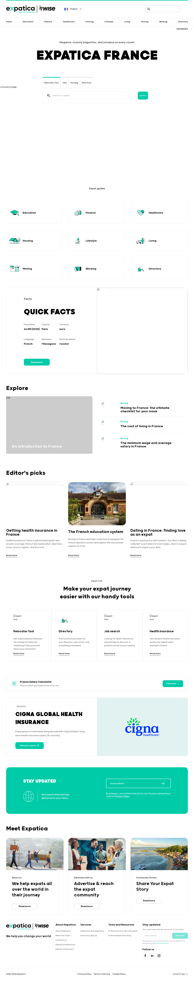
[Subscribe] (166, 783)
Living (127, 22)
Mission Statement (65, 949)
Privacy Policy (122, 796)
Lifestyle (108, 22)
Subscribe (180, 936)
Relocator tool (51, 83)
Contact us (61, 940)
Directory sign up (88, 935)
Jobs (64, 83)
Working (163, 22)
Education (28, 22)
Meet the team (63, 935)
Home (9, 22)
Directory (183, 22)
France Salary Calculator (36, 682)
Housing (89, 22)
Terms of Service (102, 974)
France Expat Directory (119, 935)
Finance (48, 22)
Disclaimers (182, 29)
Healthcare (69, 22)
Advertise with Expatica (92, 931)
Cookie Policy (119, 974)
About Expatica (63, 931)
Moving (144, 22)
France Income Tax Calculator (123, 931)
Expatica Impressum (65, 945)
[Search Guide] (48, 95)
